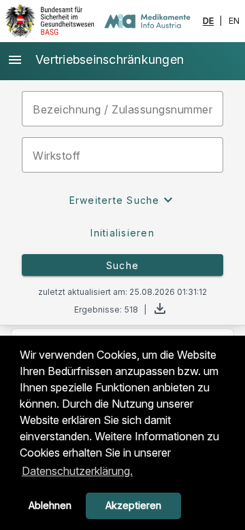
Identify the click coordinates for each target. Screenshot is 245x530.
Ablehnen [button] (50, 505)
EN (234, 21)
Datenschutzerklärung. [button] (77, 471)
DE (208, 21)
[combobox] (122, 155)
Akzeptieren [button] (133, 505)
